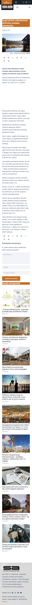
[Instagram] (26, 2)
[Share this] (8, 57)
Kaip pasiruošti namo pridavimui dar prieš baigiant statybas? (15, 488)
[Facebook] (23, 2)
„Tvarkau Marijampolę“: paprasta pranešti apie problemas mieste (15, 310)
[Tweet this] (13, 57)
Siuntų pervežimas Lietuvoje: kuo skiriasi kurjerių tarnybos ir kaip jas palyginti (15, 546)
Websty (4, 602)
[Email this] (4, 57)
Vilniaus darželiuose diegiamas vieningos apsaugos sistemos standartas (14, 339)
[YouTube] (21, 592)
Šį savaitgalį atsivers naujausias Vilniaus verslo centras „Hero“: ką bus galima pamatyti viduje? (15, 517)
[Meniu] (16, 2)
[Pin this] (21, 57)
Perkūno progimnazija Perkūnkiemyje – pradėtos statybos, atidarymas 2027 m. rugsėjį (14, 458)
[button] (29, 7)
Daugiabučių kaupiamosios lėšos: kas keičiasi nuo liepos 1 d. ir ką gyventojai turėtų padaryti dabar (15, 427)
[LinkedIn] (29, 2)
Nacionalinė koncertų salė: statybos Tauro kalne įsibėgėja (14, 368)
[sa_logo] (7, 7)
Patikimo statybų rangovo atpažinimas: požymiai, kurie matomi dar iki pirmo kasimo (13, 397)
